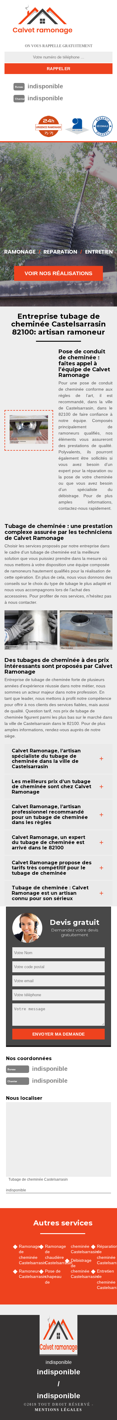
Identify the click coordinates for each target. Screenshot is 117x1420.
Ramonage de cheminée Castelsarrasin (27, 1254)
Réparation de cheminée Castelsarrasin (105, 1254)
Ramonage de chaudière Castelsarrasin (53, 1254)
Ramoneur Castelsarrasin (27, 1274)
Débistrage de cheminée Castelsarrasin (79, 1268)
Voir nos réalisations (58, 273)
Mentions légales (58, 1410)
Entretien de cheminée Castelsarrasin (105, 1279)
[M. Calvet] (42, 19)
